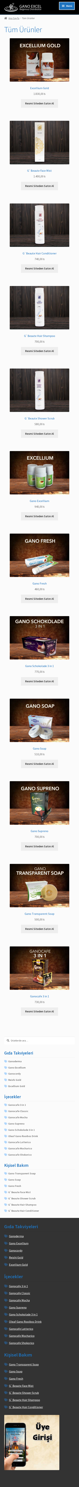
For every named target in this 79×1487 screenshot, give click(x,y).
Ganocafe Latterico (19, 1142)
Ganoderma (15, 1061)
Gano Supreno (16, 1123)
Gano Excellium (17, 1067)
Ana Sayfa (13, 18)
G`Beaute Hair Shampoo (22, 1204)
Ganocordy (14, 1073)
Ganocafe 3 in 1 (17, 1105)
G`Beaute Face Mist (19, 1192)
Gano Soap (14, 1179)
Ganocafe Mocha (18, 1117)
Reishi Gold (14, 1080)
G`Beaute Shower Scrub (22, 1198)
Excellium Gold (16, 1086)
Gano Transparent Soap (22, 1173)
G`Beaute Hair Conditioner (23, 1210)
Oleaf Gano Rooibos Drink (23, 1136)
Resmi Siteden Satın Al (39, 103)
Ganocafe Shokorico (20, 1154)
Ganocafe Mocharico (20, 1148)
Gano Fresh (14, 1186)
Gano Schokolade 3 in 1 (21, 1130)
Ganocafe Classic (18, 1111)
